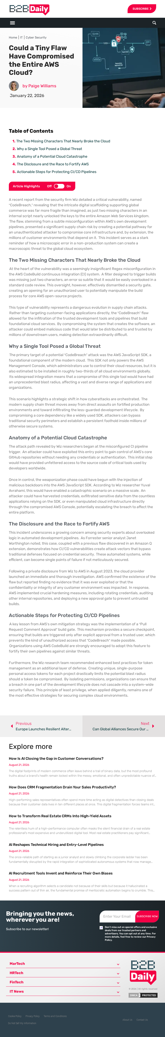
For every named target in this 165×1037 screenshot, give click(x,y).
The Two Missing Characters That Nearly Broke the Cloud (63, 141)
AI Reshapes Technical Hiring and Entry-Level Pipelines (56, 844)
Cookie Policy (15, 1016)
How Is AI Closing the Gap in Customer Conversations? (56, 758)
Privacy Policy (33, 1016)
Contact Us (142, 1019)
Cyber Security (36, 37)
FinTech (17, 982)
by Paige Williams (39, 85)
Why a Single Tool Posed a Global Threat (49, 149)
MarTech (17, 963)
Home (13, 37)
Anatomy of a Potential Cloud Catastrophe (52, 156)
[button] (154, 22)
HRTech (16, 973)
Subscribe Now (147, 916)
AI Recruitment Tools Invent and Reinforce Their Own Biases (61, 873)
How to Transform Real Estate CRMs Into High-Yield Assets (60, 816)
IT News (17, 991)
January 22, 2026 (27, 95)
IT (21, 37)
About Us (127, 1019)
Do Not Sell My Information (22, 1023)
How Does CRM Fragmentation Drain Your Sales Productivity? (62, 787)
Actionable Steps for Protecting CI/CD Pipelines (56, 172)
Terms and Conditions (55, 1016)
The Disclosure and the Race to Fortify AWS (53, 164)
